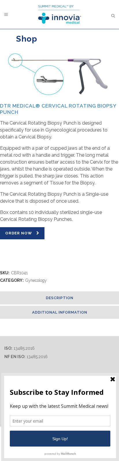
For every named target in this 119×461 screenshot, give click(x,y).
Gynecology (36, 280)
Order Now (18, 233)
